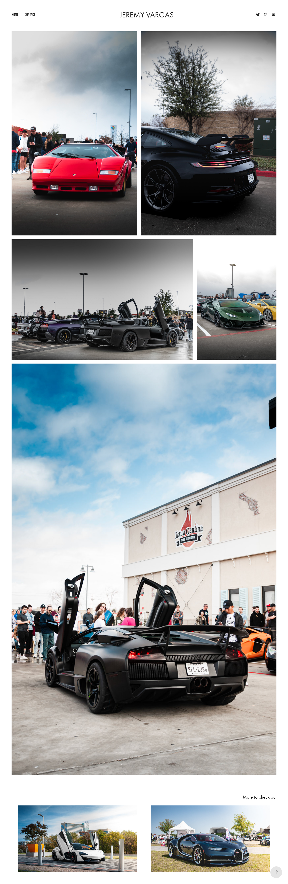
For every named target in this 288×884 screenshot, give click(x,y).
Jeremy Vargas (147, 14)
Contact (30, 15)
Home (15, 15)
